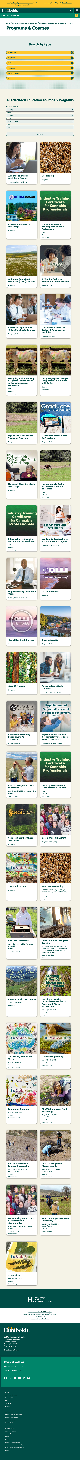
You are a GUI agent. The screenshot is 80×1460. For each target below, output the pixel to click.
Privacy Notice (10, 1398)
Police (7, 1439)
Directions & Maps (11, 1350)
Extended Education (11, 15)
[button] (70, 10)
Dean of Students (10, 1431)
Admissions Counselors (14, 1367)
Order (8, 124)
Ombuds (7, 1450)
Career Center (9, 1422)
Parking (7, 1436)
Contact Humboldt (12, 1370)
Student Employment (11, 1417)
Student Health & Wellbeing (14, 1445)
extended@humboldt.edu (40, 1319)
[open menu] (76, 10)
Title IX (8, 1403)
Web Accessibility (11, 1395)
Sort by (8, 118)
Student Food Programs (12, 1442)
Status (8, 112)
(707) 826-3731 (40, 1316)
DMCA (6, 1400)
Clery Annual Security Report (14, 1447)
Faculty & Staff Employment (14, 1414)
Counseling (8, 1434)
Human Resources (10, 1420)
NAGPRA (7, 1406)
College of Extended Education (24, 23)
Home (8, 23)
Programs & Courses (47, 23)
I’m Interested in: (12, 106)
